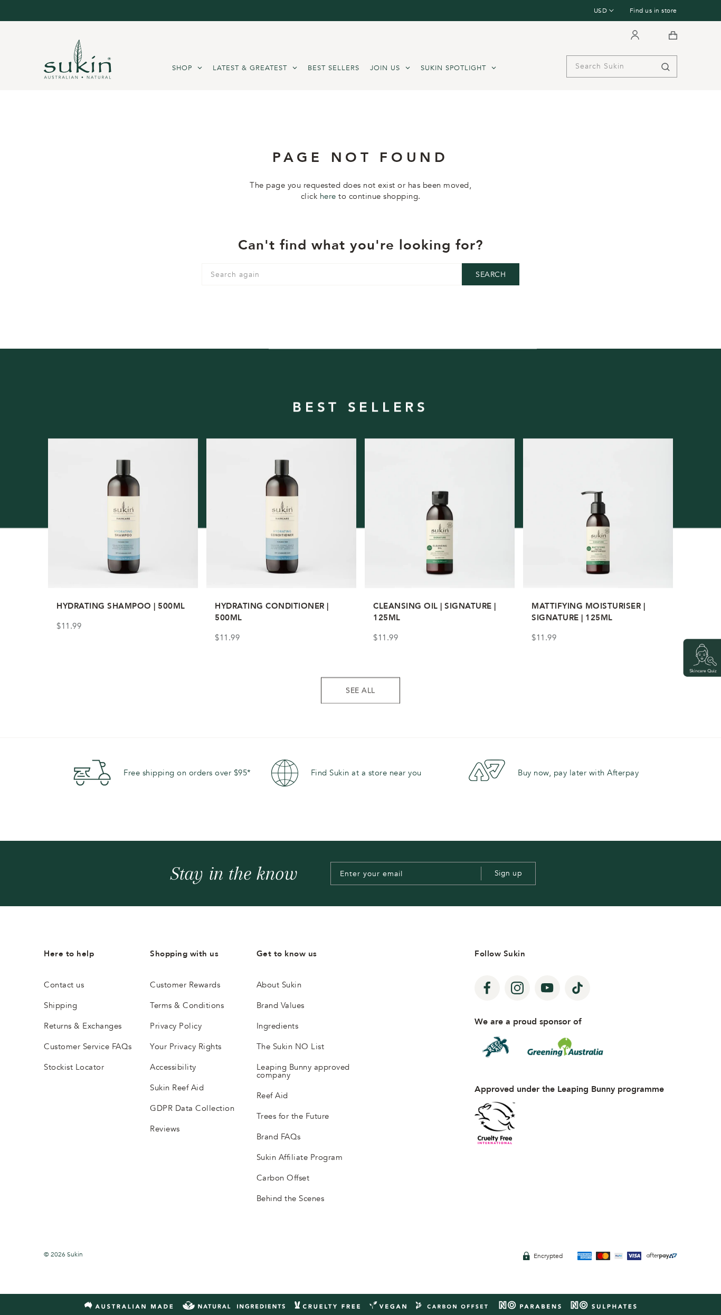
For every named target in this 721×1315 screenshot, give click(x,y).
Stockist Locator (74, 1067)
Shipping (60, 1005)
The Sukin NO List (291, 1046)
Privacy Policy (176, 1026)
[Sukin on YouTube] (547, 988)
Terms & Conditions (187, 1005)
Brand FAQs (279, 1136)
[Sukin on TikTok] (577, 988)
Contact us (64, 985)
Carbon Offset (283, 1178)
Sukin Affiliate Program (300, 1157)
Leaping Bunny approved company (303, 1071)
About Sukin (279, 985)
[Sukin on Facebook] (487, 988)
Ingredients (278, 1026)
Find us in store (653, 10)
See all (360, 691)
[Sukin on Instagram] (517, 988)
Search (491, 275)
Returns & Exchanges (83, 1026)
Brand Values (281, 1005)
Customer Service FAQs (88, 1046)
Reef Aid (272, 1095)
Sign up (509, 873)
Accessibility (173, 1067)
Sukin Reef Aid (177, 1087)
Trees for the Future (293, 1116)
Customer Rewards (185, 985)
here (328, 196)
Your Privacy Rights (186, 1046)
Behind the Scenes (291, 1198)
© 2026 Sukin (63, 1254)
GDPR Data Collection (192, 1108)
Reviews (165, 1129)
